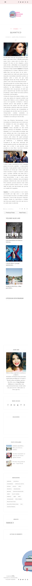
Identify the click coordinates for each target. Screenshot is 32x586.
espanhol (9, 496)
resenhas (9, 481)
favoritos (9, 488)
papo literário (18, 499)
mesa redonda (17, 488)
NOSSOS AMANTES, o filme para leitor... (13, 287)
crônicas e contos (19, 483)
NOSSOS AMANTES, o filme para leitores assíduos (18, 447)
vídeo (19, 486)
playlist (14, 486)
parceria (9, 491)
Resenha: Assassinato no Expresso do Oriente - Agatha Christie (19, 455)
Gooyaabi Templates (10, 579)
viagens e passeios (11, 506)
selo (22, 504)
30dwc (8, 493)
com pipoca (15, 28)
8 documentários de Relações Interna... (14, 241)
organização (10, 499)
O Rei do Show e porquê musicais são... (12, 264)
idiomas (9, 486)
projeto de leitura (11, 501)
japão (14, 496)
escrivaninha (10, 483)
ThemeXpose (7, 577)
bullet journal (15, 493)
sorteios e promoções (18, 491)
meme (19, 496)
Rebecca (9, 37)
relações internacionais (12, 504)
